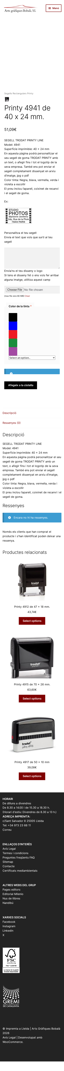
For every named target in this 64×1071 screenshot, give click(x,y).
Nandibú (8, 903)
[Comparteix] (21, 1064)
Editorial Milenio (13, 894)
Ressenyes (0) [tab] (12, 422)
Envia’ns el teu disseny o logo (23, 270)
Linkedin (8, 930)
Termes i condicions (15, 853)
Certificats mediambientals (20, 870)
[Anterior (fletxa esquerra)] (4, 1069)
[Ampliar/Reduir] (4, 1064)
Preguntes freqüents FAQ (19, 857)
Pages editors (11, 889)
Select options (32, 620)
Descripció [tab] (9, 413)
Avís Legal (9, 848)
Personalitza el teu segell (20, 232)
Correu (7, 829)
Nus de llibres (11, 898)
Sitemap (8, 861)
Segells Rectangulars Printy (18, 93)
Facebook (9, 921)
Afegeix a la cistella (20, 385)
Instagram (9, 926)
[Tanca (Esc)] (29, 1064)
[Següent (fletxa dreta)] (12, 1069)
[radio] (32, 317)
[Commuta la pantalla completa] (12, 1064)
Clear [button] (27, 296)
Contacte (9, 866)
